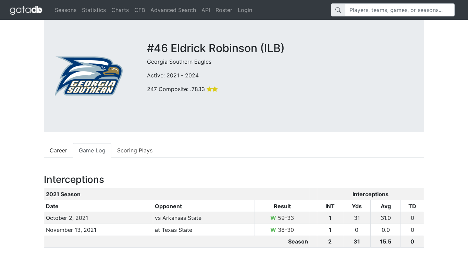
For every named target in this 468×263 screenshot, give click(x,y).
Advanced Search (173, 10)
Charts (120, 10)
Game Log (92, 150)
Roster (223, 10)
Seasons (65, 10)
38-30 (282, 229)
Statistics (94, 10)
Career (58, 150)
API (205, 10)
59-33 (282, 217)
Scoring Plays (134, 150)
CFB (139, 10)
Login (245, 10)
